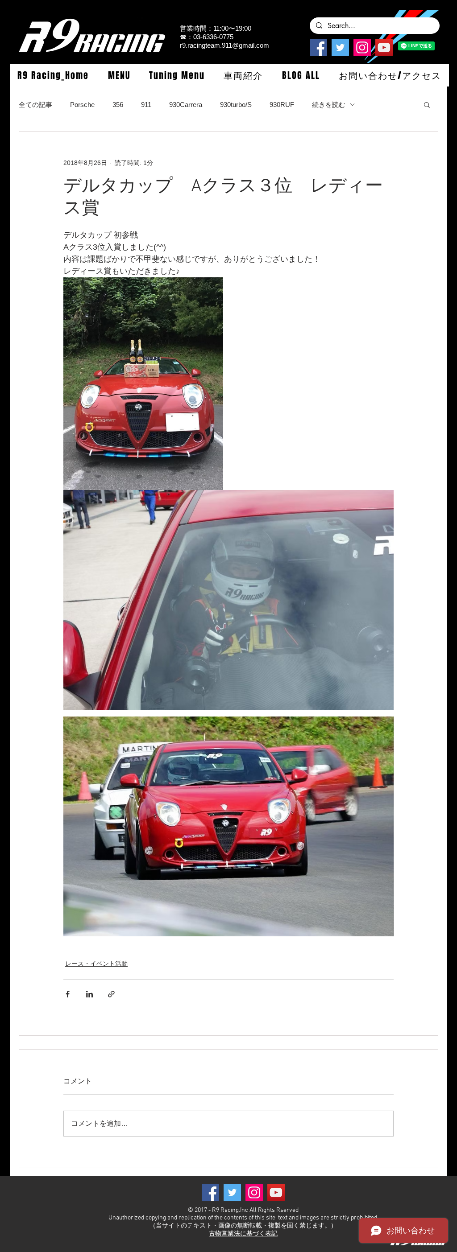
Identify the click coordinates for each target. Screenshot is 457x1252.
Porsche (82, 104)
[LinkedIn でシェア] (89, 994)
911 (146, 104)
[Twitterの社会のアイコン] (340, 47)
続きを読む (328, 104)
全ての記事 (35, 104)
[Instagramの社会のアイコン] (362, 47)
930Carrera (185, 104)
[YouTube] (384, 47)
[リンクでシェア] (111, 994)
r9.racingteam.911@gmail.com (224, 45)
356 (117, 104)
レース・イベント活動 (96, 963)
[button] (118, 75)
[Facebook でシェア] (67, 994)
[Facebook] (318, 47)
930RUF (282, 104)
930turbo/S (236, 104)
